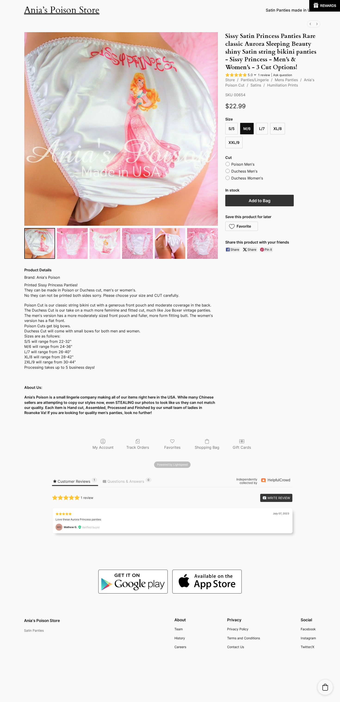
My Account (103, 447)
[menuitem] (310, 24)
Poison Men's (242, 164)
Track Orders (137, 447)
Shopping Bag (207, 447)
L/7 (262, 128)
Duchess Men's (244, 171)
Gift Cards (242, 447)
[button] (241, 226)
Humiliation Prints (282, 85)
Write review (278, 498)
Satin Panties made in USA (291, 10)
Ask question (282, 75)
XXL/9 (234, 142)
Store (230, 79)
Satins (255, 85)
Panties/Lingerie (255, 79)
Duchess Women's (247, 178)
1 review (264, 75)
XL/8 (277, 128)
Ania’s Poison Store (61, 10)
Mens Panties (286, 79)
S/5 (232, 128)
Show (324, 6)
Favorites (172, 447)
